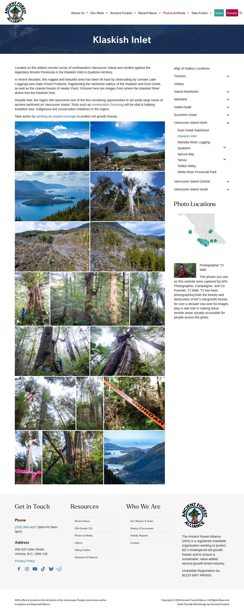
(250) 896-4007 (26, 527)
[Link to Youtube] (35, 569)
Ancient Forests (121, 13)
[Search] (240, 13)
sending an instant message (56, 116)
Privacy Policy (25, 561)
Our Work (97, 13)
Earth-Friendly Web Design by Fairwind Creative (203, 604)
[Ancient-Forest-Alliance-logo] (15, 12)
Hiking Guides (82, 550)
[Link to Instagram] (27, 569)
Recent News (147, 13)
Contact (134, 542)
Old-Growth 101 (84, 528)
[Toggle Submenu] (223, 78)
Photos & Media (174, 13)
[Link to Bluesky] (51, 569)
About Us (77, 13)
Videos (78, 542)
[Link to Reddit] (59, 569)
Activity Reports (139, 535)
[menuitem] (240, 13)
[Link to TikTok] (43, 569)
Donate (232, 13)
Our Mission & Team (141, 521)
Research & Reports (86, 557)
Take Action (199, 13)
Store (219, 13)
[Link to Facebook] (19, 569)
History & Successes (141, 528)
